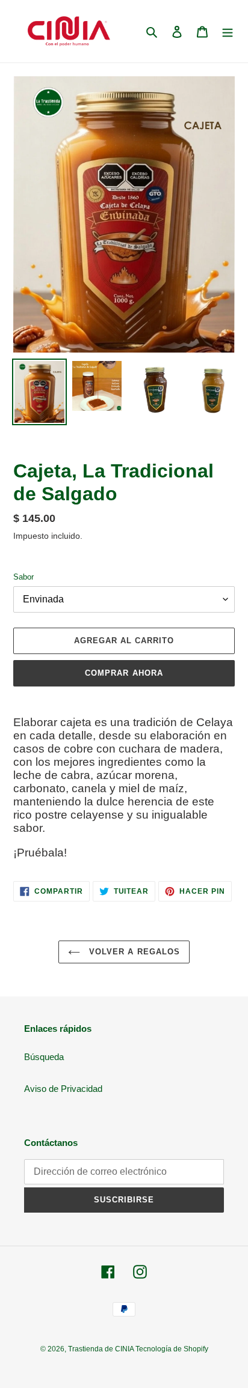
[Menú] (227, 31)
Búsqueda (44, 1057)
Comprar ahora (124, 672)
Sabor (23, 576)
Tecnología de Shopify (171, 1349)
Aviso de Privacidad (63, 1088)
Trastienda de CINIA (101, 1349)
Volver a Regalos (133, 951)
